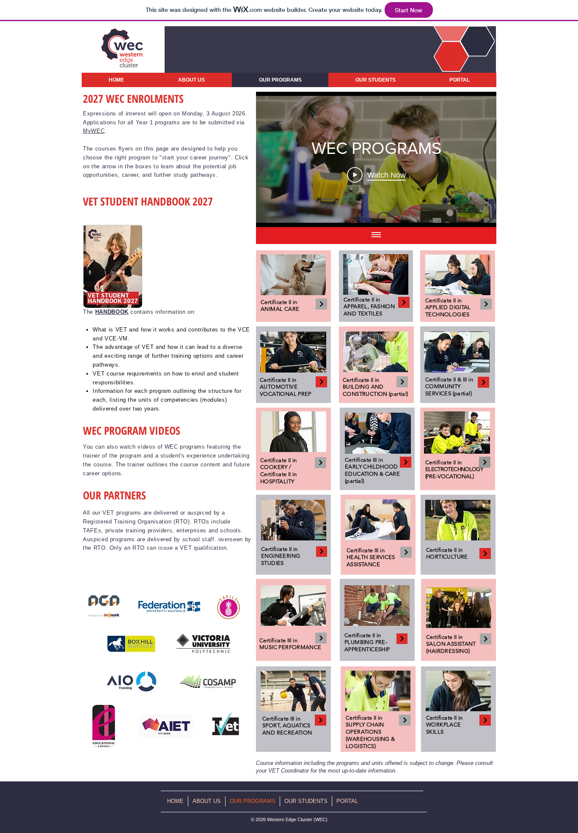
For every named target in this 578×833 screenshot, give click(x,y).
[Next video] (479, 159)
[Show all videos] (376, 235)
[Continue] (321, 304)
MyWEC (94, 131)
